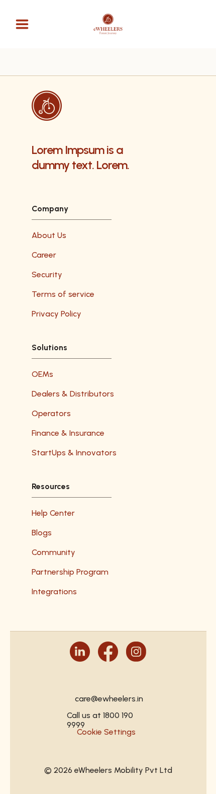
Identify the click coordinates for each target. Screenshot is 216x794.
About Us (49, 235)
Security (47, 274)
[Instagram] (136, 652)
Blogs (42, 532)
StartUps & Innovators (74, 452)
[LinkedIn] (80, 652)
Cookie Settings (106, 732)
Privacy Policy (56, 314)
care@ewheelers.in (108, 698)
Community (53, 552)
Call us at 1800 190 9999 (100, 715)
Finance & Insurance (68, 433)
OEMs (42, 374)
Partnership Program (70, 572)
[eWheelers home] (108, 24)
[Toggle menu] (22, 24)
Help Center (53, 513)
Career (44, 255)
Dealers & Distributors (73, 394)
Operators (51, 413)
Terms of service (63, 294)
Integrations (54, 591)
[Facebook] (108, 652)
